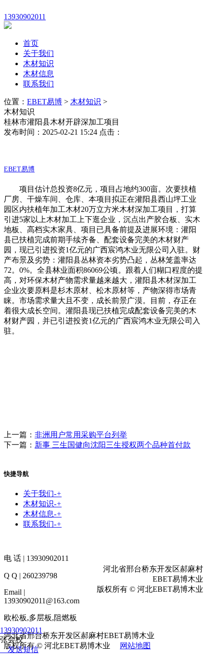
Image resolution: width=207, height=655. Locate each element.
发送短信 (23, 649)
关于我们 (38, 53)
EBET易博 (44, 102)
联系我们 (38, 84)
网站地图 (135, 645)
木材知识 (38, 63)
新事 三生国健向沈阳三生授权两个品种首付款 (113, 445)
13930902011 (21, 630)
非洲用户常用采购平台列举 (81, 435)
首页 (31, 43)
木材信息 (38, 74)
